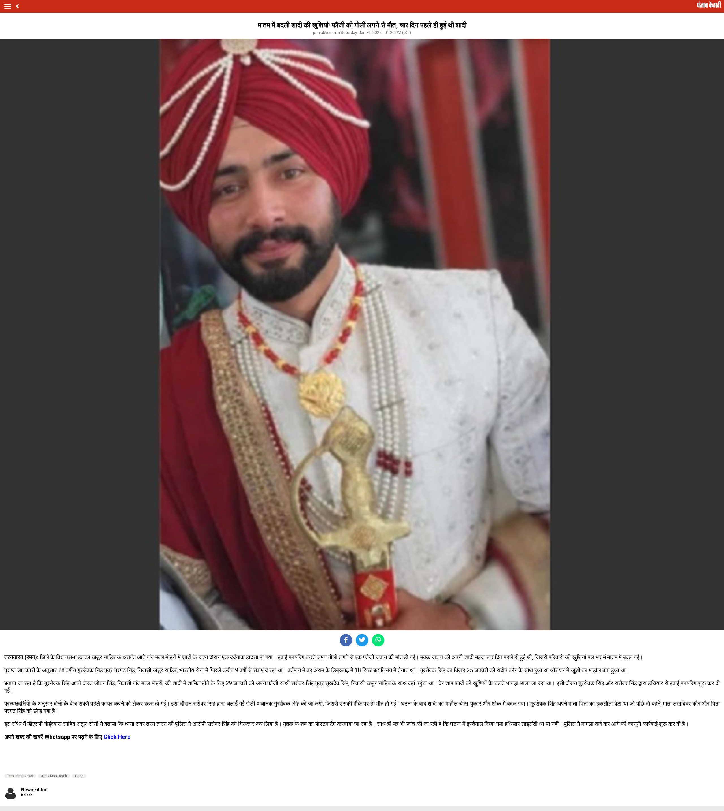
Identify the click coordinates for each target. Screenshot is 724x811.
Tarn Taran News (20, 776)
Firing (79, 776)
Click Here (117, 737)
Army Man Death (54, 776)
